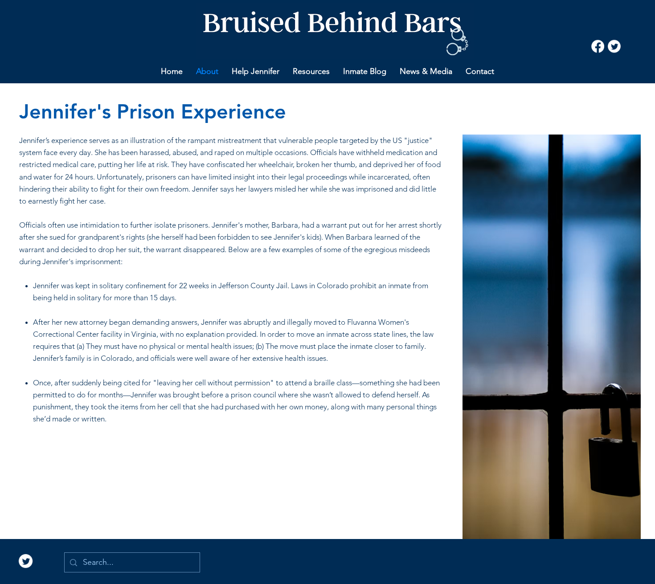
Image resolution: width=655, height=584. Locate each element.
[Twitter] (614, 46)
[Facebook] (597, 46)
